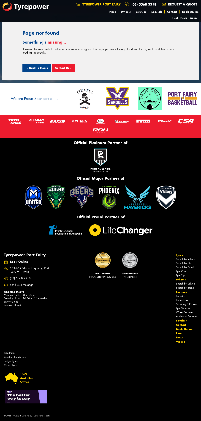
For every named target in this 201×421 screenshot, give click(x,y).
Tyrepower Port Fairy (101, 4)
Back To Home (38, 68)
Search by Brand (185, 267)
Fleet (175, 17)
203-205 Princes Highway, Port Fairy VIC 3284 (29, 270)
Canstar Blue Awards (15, 357)
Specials (156, 11)
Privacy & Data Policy (22, 415)
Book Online (190, 11)
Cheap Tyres (10, 365)
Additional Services (186, 316)
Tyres (112, 11)
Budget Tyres (10, 361)
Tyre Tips (180, 275)
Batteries (180, 296)
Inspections (182, 300)
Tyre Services (183, 308)
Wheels (126, 11)
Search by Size (184, 263)
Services (141, 11)
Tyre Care (181, 271)
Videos (193, 17)
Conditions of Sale (42, 415)
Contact (172, 11)
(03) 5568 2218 (143, 4)
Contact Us (62, 68)
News (183, 17)
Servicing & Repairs (186, 304)
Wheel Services (184, 312)
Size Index (9, 353)
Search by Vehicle (185, 259)
